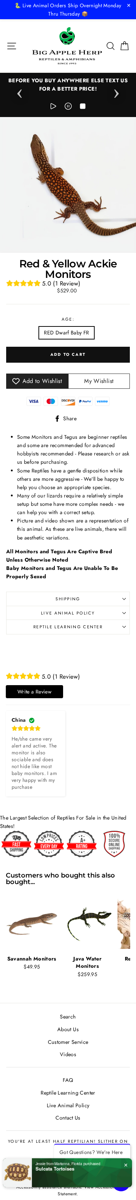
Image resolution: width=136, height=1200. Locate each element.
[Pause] (68, 107)
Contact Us (68, 1117)
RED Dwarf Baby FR (66, 332)
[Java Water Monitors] (87, 923)
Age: (68, 319)
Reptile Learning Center (68, 627)
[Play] (53, 107)
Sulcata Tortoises (55, 1167)
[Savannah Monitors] (31, 923)
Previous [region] (19, 91)
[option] (68, 84)
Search (68, 1016)
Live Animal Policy (68, 613)
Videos (68, 1054)
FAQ (68, 1080)
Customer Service (68, 1042)
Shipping (68, 599)
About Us (68, 1029)
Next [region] (116, 91)
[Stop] (82, 107)
